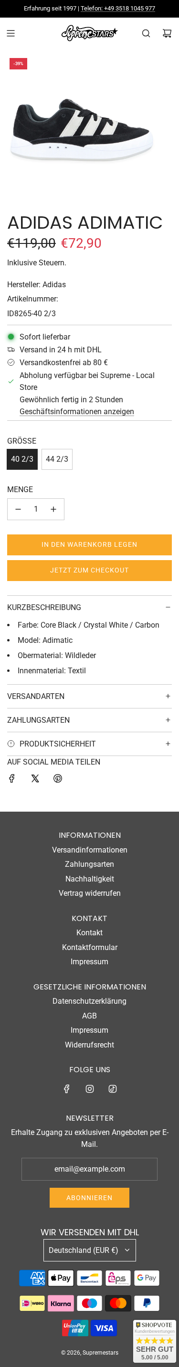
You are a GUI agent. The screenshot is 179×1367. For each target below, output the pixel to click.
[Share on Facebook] (11, 780)
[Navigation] (10, 33)
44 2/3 (57, 459)
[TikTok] (112, 1088)
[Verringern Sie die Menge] (18, 509)
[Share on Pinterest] (57, 780)
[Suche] (146, 33)
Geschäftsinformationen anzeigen (77, 411)
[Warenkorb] (167, 33)
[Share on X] (34, 780)
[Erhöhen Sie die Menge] (53, 509)
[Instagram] (89, 1088)
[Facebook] (66, 1088)
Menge (20, 489)
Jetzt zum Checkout (89, 570)
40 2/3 (22, 459)
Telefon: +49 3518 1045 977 (118, 8)
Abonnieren (89, 1198)
